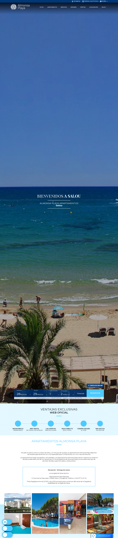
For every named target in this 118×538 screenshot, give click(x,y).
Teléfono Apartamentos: (48, 398)
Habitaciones (53, 390)
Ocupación (64, 391)
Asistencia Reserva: (72, 398)
